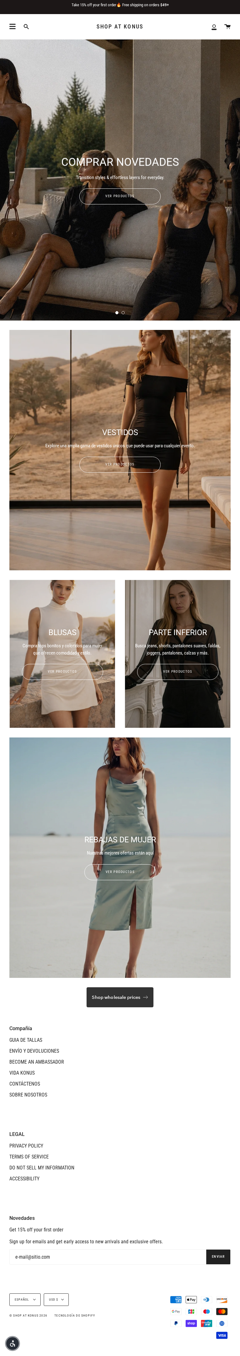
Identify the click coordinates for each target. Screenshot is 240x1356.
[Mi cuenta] (214, 26)
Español (22, 1299)
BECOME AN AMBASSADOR (36, 1062)
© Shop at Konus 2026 (28, 1315)
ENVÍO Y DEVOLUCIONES (34, 1051)
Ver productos (119, 464)
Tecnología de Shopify (74, 1315)
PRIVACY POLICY (26, 1146)
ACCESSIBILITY (24, 1179)
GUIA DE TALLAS (25, 1040)
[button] (12, 1343)
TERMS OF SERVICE (29, 1157)
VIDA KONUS (22, 1073)
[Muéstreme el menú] (12, 26)
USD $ (53, 1299)
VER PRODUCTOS (119, 196)
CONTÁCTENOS (24, 1084)
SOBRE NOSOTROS (28, 1095)
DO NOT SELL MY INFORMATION (41, 1168)
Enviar (218, 1257)
